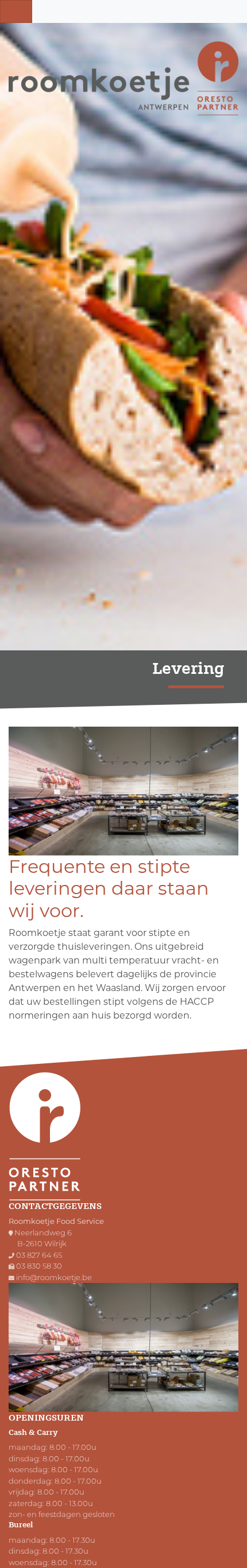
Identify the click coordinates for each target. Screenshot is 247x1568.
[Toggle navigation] (16, 11)
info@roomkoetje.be (54, 1277)
